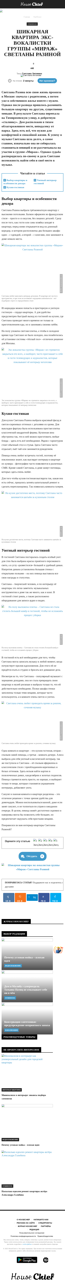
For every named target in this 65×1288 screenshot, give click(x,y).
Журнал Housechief (27, 1226)
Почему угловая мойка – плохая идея (20, 1145)
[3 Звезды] (45, 843)
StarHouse (32, 24)
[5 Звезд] (56, 843)
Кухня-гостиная (14, 187)
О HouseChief (23, 1220)
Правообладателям (45, 1236)
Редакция (34, 1230)
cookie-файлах (27, 1244)
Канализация (11, 1030)
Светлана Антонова (32, 73)
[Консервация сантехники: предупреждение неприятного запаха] (27, 1018)
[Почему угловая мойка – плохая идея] (27, 954)
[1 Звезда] (35, 843)
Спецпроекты (45, 1223)
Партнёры (46, 1226)
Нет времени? (47, 80)
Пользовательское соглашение (31, 1233)
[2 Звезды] (40, 843)
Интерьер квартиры (12, 1090)
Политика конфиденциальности (23, 1236)
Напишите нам (41, 1220)
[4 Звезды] (50, 843)
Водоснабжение (13, 966)
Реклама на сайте (26, 1223)
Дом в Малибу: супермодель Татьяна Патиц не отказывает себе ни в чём (25, 990)
